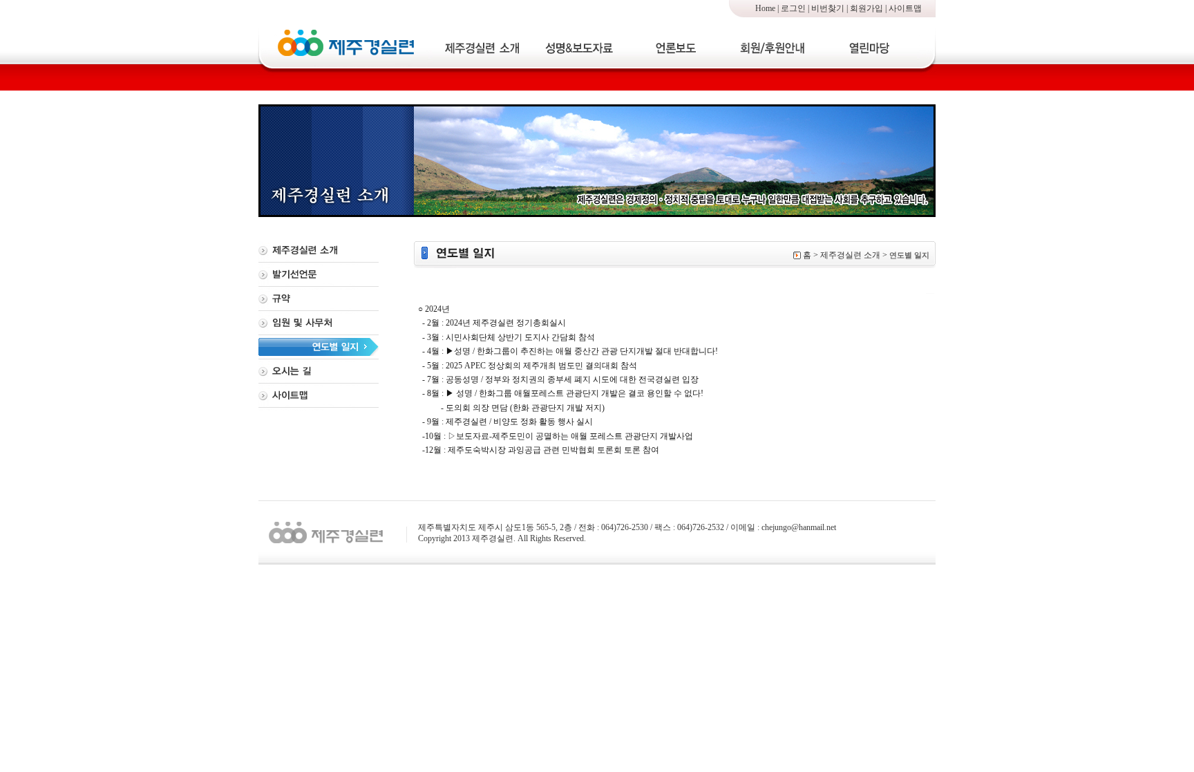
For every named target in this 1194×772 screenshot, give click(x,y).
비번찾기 (827, 8)
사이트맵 (905, 8)
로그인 (793, 8)
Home (765, 8)
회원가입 (866, 8)
